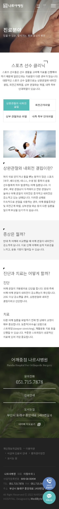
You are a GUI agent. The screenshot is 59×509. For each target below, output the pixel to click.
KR (38, 5)
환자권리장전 (38, 453)
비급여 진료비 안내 (17, 453)
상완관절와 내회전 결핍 (16, 105)
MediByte (36, 498)
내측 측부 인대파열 (42, 116)
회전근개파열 (42, 104)
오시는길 (29, 409)
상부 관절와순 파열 (16, 116)
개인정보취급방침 (12, 448)
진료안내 (29, 395)
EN (44, 5)
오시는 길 (12, 458)
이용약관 (30, 448)
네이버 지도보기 (27, 424)
